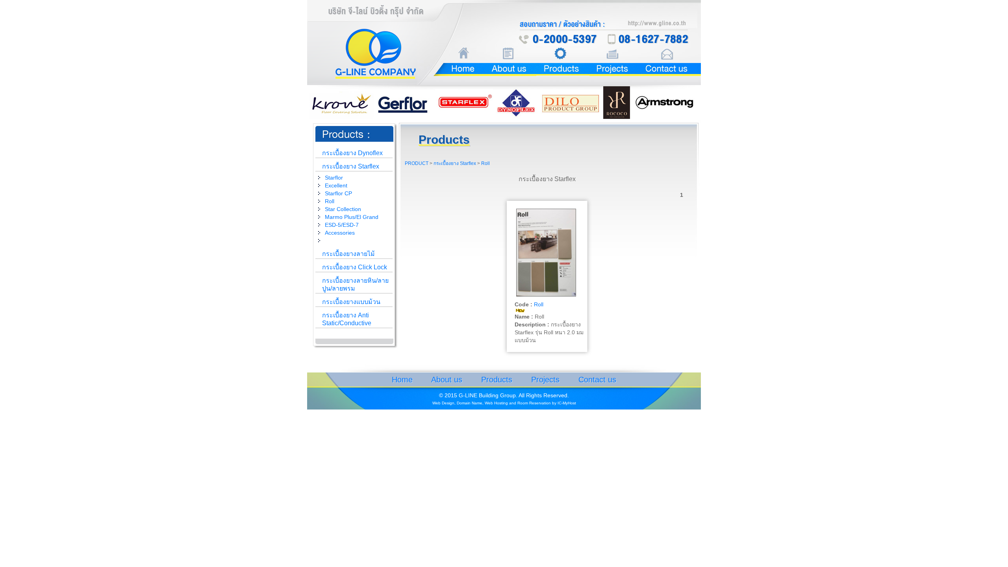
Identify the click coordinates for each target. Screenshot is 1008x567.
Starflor (334, 177)
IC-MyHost (567, 403)
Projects (545, 379)
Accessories (340, 233)
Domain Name (469, 403)
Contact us (597, 379)
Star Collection (343, 209)
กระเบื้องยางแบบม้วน (351, 301)
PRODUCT (416, 163)
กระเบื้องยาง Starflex (350, 166)
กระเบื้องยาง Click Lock (354, 267)
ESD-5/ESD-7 (342, 225)
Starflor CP (338, 193)
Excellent (336, 185)
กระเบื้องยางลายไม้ (348, 253)
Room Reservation (534, 403)
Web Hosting (496, 403)
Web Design (443, 403)
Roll (329, 201)
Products (496, 379)
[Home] (450, 60)
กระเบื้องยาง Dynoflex (352, 153)
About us (446, 379)
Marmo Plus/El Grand (351, 217)
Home (402, 379)
